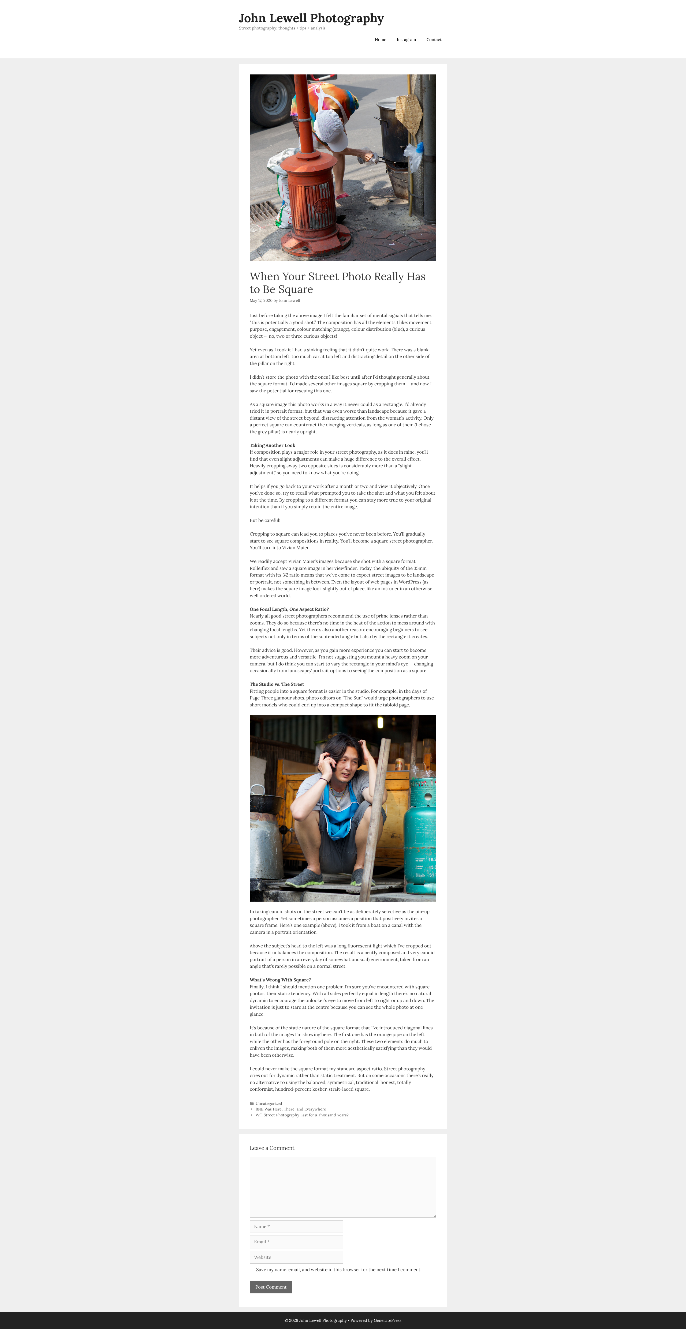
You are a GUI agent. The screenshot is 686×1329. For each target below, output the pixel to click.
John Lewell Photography (311, 17)
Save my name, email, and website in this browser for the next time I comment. (339, 1269)
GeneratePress (387, 1320)
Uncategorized (269, 1103)
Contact (434, 39)
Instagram (406, 39)
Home (380, 39)
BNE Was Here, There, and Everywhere (291, 1109)
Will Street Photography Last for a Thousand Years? (302, 1114)
